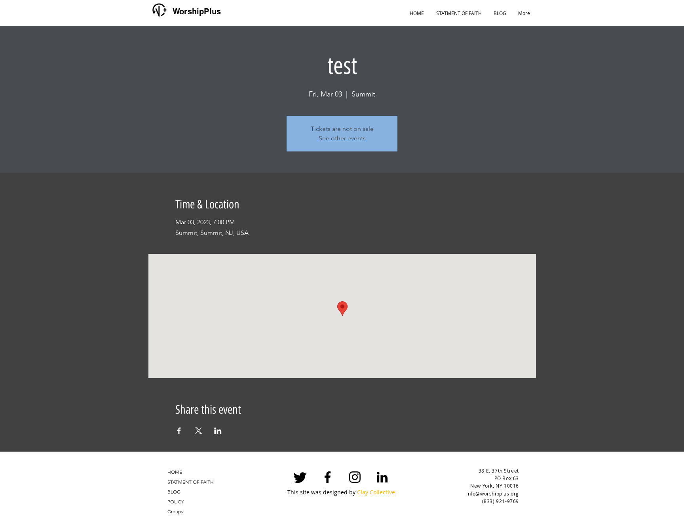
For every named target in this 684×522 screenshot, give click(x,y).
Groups (175, 511)
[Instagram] (355, 477)
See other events (342, 138)
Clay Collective (376, 492)
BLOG (173, 492)
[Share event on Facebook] (179, 430)
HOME (174, 472)
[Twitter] (300, 477)
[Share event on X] (198, 430)
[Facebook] (327, 477)
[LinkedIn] (382, 477)
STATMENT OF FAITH (190, 482)
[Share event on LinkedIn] (218, 430)
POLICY (175, 502)
